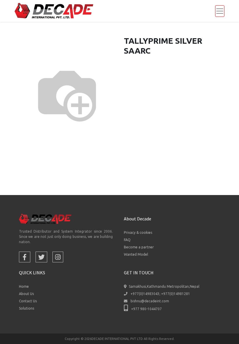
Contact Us (28, 301)
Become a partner (139, 247)
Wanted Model (136, 254)
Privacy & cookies (138, 232)
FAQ (127, 240)
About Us (26, 294)
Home (24, 286)
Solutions (26, 308)
